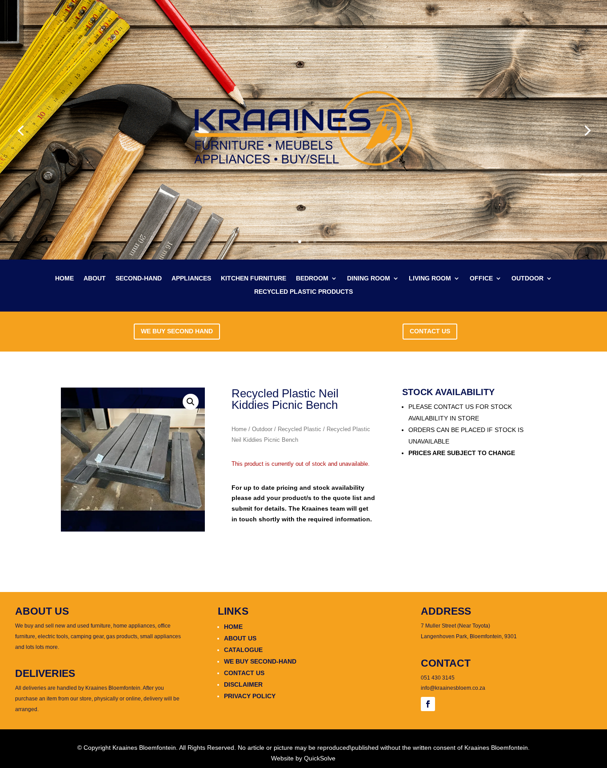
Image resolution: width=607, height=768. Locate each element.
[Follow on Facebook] (428, 704)
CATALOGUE (243, 649)
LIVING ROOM (430, 278)
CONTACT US (430, 331)
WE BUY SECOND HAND (177, 331)
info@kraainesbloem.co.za (453, 688)
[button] (191, 402)
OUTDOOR (527, 278)
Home (239, 429)
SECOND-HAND (139, 278)
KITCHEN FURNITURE (253, 278)
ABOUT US (240, 638)
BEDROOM (312, 278)
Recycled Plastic (299, 429)
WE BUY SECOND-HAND (260, 661)
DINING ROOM (368, 278)
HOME (64, 278)
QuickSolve (319, 758)
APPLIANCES (191, 278)
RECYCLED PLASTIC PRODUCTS (303, 291)
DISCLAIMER (243, 684)
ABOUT (95, 278)
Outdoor (262, 429)
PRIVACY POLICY (250, 696)
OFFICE (481, 278)
